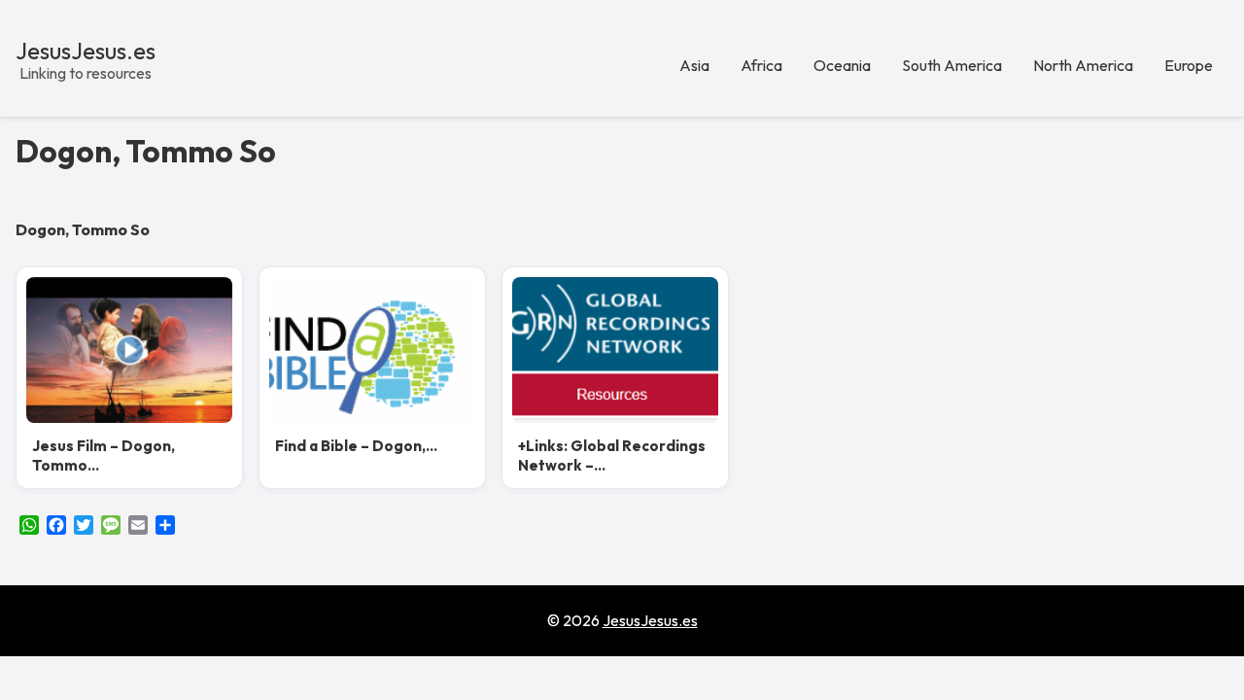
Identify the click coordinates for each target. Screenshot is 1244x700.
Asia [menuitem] (694, 65)
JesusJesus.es (86, 50)
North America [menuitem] (1083, 65)
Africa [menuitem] (761, 65)
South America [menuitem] (952, 65)
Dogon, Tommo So (146, 151)
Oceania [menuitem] (842, 65)
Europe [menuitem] (1188, 65)
